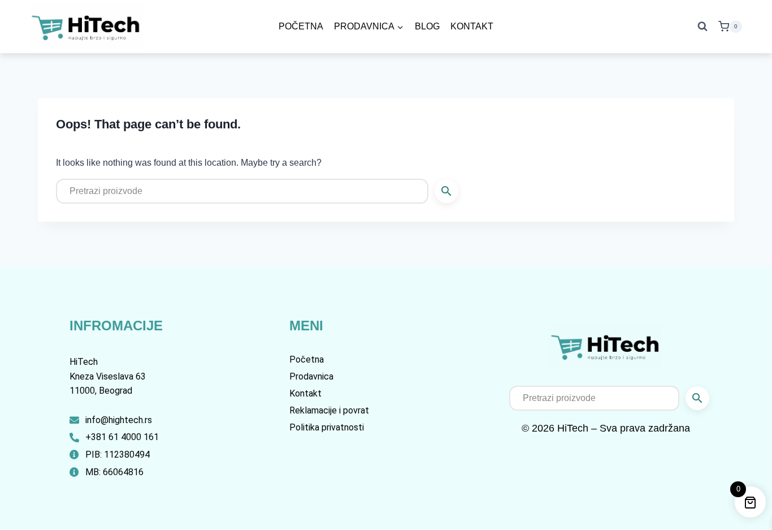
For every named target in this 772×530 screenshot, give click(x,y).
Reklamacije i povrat (329, 410)
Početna (301, 26)
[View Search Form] (702, 26)
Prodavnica (311, 376)
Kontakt (471, 26)
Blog (427, 26)
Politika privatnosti (326, 427)
